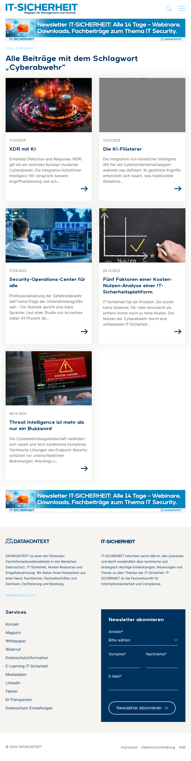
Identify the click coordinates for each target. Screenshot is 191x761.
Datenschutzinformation (27, 657)
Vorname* (117, 654)
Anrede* (116, 631)
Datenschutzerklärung (158, 747)
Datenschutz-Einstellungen (29, 708)
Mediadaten (16, 674)
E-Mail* (115, 676)
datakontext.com (21, 595)
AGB (182, 747)
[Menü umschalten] (182, 8)
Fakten (11, 691)
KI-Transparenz (19, 699)
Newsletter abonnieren (139, 707)
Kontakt (12, 624)
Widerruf (13, 649)
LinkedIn (13, 682)
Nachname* (156, 654)
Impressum (129, 747)
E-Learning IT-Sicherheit (27, 666)
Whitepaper (16, 641)
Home (9, 48)
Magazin (13, 632)
